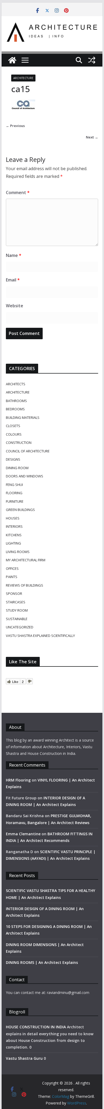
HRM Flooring (18, 780)
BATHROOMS (16, 400)
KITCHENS (14, 535)
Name (13, 255)
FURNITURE (14, 501)
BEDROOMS (15, 409)
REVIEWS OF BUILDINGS (24, 585)
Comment (18, 192)
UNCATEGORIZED (19, 627)
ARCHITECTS (15, 384)
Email (13, 280)
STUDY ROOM (17, 610)
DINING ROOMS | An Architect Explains (42, 962)
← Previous (15, 125)
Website (14, 306)
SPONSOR (14, 593)
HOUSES (12, 518)
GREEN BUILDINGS (20, 509)
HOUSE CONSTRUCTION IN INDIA (36, 1026)
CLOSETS (13, 425)
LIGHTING (13, 543)
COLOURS (14, 434)
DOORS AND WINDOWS (24, 476)
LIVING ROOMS (18, 551)
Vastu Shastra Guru (24, 1058)
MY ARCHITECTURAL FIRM (25, 560)
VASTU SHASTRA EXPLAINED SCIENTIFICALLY (40, 635)
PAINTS (11, 576)
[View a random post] (91, 60)
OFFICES (12, 568)
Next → (92, 137)
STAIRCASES (15, 602)
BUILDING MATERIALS (22, 417)
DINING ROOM (17, 467)
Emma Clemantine (23, 833)
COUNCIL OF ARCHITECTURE (28, 451)
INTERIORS (14, 526)
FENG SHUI (14, 484)
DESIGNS (13, 459)
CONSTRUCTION (18, 442)
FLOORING (14, 492)
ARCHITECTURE (23, 78)
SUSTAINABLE (16, 618)
